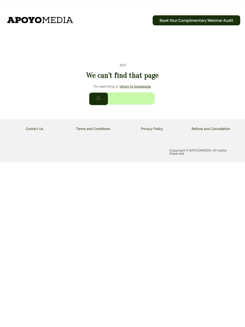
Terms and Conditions (93, 129)
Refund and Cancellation (211, 129)
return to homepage (135, 86)
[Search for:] (122, 98)
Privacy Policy (152, 129)
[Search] (98, 99)
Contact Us (34, 129)
